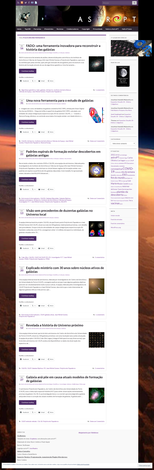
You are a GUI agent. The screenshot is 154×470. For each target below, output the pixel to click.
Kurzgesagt (124, 181)
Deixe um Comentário (97, 141)
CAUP (36, 257)
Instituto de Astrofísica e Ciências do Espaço (50, 141)
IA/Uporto (49, 90)
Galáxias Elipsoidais (52, 198)
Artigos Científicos (54, 52)
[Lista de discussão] (32, 2)
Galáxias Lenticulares (26, 200)
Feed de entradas (116, 219)
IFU (50, 257)
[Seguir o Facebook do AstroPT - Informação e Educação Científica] (29, 2)
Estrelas (51, 158)
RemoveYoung (45, 143)
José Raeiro (34, 448)
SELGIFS (64, 202)
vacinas (115, 203)
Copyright (86, 29)
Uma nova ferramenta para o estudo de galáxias (59, 100)
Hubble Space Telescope (78, 384)
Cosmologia (62, 384)
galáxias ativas (49, 315)
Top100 (27, 29)
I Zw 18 (39, 421)
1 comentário (100, 90)
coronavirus (116, 168)
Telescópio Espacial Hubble (121, 200)
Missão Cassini (122, 184)
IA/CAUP (42, 257)
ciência (116, 163)
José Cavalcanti (116, 114)
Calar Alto (24, 257)
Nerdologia (125, 189)
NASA (124, 186)
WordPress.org (116, 227)
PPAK (48, 259)
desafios (113, 175)
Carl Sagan (121, 160)
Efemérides (48, 29)
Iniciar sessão (115, 215)
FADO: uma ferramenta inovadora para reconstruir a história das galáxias (63, 47)
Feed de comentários (118, 223)
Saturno (128, 198)
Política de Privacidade (83, 464)
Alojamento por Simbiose (88, 433)
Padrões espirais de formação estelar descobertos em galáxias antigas (63, 153)
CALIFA (24, 141)
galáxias (42, 90)
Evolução (62, 52)
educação (119, 175)
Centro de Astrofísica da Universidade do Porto (34, 52)
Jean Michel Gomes (38, 92)
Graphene (33, 439)
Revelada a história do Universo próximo (54, 325)
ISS (120, 181)
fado (38, 90)
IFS (47, 257)
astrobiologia (123, 155)
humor (116, 181)
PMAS (26, 259)
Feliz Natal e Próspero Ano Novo (121, 110)
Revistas (60, 29)
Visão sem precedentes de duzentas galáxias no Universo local (59, 212)
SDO (132, 198)
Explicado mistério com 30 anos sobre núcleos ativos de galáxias (65, 269)
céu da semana (128, 172)
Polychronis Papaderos (53, 92)
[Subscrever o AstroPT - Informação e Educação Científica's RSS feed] (18, 2)
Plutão (125, 195)
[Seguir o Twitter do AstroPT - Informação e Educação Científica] (26, 2)
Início (19, 29)
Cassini (127, 160)
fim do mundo (118, 177)
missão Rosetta (118, 186)
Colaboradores (73, 29)
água (121, 203)
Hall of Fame (127, 29)
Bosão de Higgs (123, 158)
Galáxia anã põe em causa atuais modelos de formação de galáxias (64, 379)
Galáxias (67, 52)
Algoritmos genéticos (28, 90)
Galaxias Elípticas (65, 198)
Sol (112, 200)
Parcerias (37, 29)
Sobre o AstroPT (112, 29)
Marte (114, 183)
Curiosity (118, 172)
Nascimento (68, 158)
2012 (113, 155)
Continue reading (28, 71)
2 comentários (99, 257)
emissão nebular (31, 421)
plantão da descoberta (119, 193)
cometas (122, 166)
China (112, 163)
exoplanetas (131, 175)
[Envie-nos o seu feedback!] (36, 2)
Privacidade (97, 29)
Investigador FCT (25, 202)
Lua (129, 181)
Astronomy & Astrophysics (30, 198)
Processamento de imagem (118, 198)
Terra (131, 200)
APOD (117, 155)
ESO (124, 174)
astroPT (115, 157)
